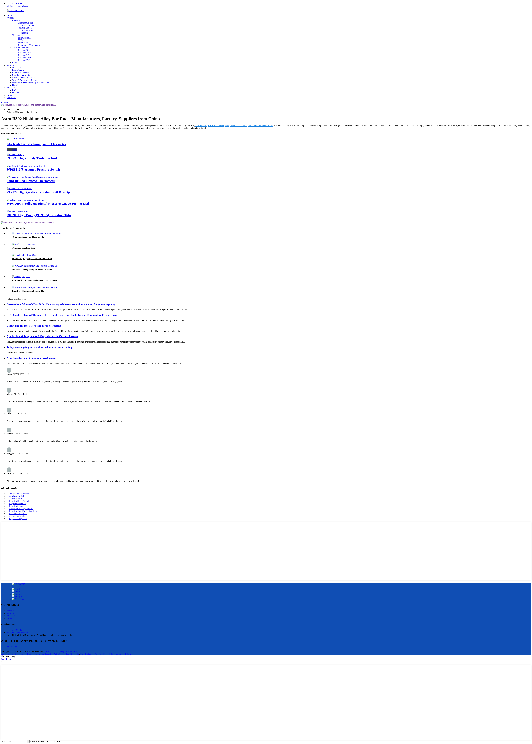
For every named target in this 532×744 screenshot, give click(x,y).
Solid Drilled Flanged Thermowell (31, 181)
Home (9, 15)
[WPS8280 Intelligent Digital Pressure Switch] (34, 266)
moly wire (5, 654)
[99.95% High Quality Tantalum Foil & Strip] (19, 188)
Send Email (6, 659)
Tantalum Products (20, 48)
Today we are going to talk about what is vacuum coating (39, 347)
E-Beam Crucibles (216, 125)
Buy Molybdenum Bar (19, 493)
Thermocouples (24, 38)
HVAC (15, 85)
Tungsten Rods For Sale (19, 501)
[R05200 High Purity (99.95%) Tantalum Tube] (18, 211)
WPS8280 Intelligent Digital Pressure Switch (32, 269)
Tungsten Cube (72, 654)
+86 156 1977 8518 (15, 3)
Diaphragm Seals (25, 23)
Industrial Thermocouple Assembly (28, 291)
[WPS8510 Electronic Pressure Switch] (26, 166)
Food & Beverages (20, 72)
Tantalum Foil (24, 60)
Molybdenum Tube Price (236, 125)
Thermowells (23, 43)
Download (16, 92)
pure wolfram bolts (17, 516)
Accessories (23, 33)
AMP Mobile (71, 651)
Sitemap (60, 651)
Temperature (17, 35)
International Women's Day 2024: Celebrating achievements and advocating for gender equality (61, 304)
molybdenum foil (16, 496)
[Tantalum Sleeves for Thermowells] (37, 233)
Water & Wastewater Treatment (25, 80)
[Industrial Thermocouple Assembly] (35, 287)
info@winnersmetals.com (18, 6)
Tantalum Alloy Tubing (121, 654)
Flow (14, 63)
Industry (10, 65)
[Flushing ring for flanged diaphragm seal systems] (21, 276)
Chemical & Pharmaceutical (24, 77)
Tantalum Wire (24, 55)
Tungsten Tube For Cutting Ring (23, 511)
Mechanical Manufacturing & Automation (30, 82)
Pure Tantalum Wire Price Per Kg (95, 654)
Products (10, 18)
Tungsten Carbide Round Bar (24, 654)
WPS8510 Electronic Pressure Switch (33, 169)
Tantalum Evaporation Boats (260, 125)
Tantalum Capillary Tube (23, 248)
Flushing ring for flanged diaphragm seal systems (34, 280)
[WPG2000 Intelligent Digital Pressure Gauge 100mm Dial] (27, 200)
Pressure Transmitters (27, 25)
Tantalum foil (201, 125)
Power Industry (19, 70)
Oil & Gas (16, 67)
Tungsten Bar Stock (17, 503)
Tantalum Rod (24, 50)
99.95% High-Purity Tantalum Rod (32, 158)
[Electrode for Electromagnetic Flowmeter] (15, 139)
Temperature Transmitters (29, 45)
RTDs (20, 40)
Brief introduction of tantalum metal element (32, 358)
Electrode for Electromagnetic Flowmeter (36, 144)
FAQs (14, 90)
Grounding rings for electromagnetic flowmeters (34, 325)
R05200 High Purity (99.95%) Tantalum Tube (39, 215)
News (9, 95)
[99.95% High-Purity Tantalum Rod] (15, 154)
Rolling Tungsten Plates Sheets (51, 654)
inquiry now (12, 647)
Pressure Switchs (25, 30)
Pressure (16, 20)
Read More (12, 150)
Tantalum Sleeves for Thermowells (28, 237)
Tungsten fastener (16, 506)
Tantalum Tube (24, 53)
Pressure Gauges (25, 28)
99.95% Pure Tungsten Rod (21, 508)
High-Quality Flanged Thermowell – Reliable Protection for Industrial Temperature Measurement (62, 314)
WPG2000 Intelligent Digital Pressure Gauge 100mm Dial (48, 203)
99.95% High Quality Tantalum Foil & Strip (38, 192)
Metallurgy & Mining (21, 75)
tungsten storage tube (18, 518)
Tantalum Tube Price (18, 513)
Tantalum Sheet (24, 58)
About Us (11, 87)
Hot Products (49, 651)
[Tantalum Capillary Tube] (23, 244)
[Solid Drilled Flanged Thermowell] (33, 177)
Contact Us (11, 97)
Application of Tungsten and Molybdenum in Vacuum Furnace (42, 336)
